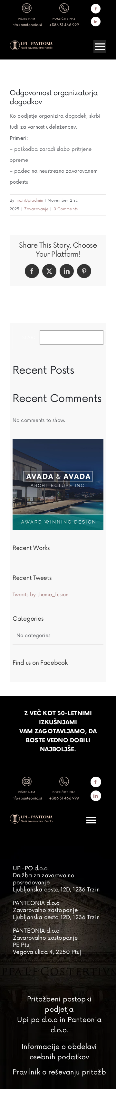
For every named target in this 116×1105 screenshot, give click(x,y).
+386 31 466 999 (64, 25)
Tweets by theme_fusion (40, 595)
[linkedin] (96, 21)
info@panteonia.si (27, 25)
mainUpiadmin (29, 200)
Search (31, 337)
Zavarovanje (36, 209)
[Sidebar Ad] (58, 442)
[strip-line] (31, 43)
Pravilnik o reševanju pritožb (59, 1072)
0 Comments (65, 209)
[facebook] (96, 9)
